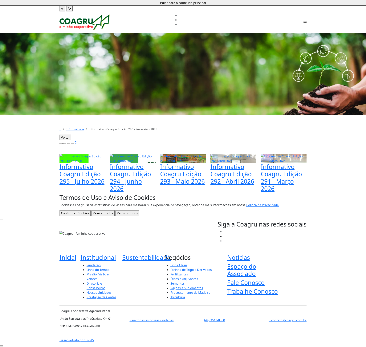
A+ (69, 8)
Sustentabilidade (188, 10)
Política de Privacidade (262, 205)
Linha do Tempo (98, 270)
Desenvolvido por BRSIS (76, 340)
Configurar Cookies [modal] (75, 213)
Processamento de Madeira (190, 292)
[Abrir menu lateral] (305, 22)
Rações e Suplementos (186, 288)
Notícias (238, 257)
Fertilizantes (179, 274)
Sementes (177, 283)
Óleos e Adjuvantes (184, 279)
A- (62, 8)
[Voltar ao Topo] (1, 345)
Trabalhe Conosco (179, 20)
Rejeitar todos (103, 213)
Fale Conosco (256, 10)
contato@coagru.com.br (288, 320)
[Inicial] (60, 129)
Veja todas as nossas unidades (152, 320)
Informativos (75, 129)
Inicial (151, 10)
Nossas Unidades (99, 292)
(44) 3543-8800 (214, 320)
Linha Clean (178, 265)
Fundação (94, 265)
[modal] (1, 219)
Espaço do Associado (232, 10)
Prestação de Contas (101, 297)
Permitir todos (127, 213)
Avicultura (177, 297)
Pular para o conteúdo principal (183, 3)
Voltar (65, 137)
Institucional (164, 10)
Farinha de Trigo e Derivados (191, 270)
